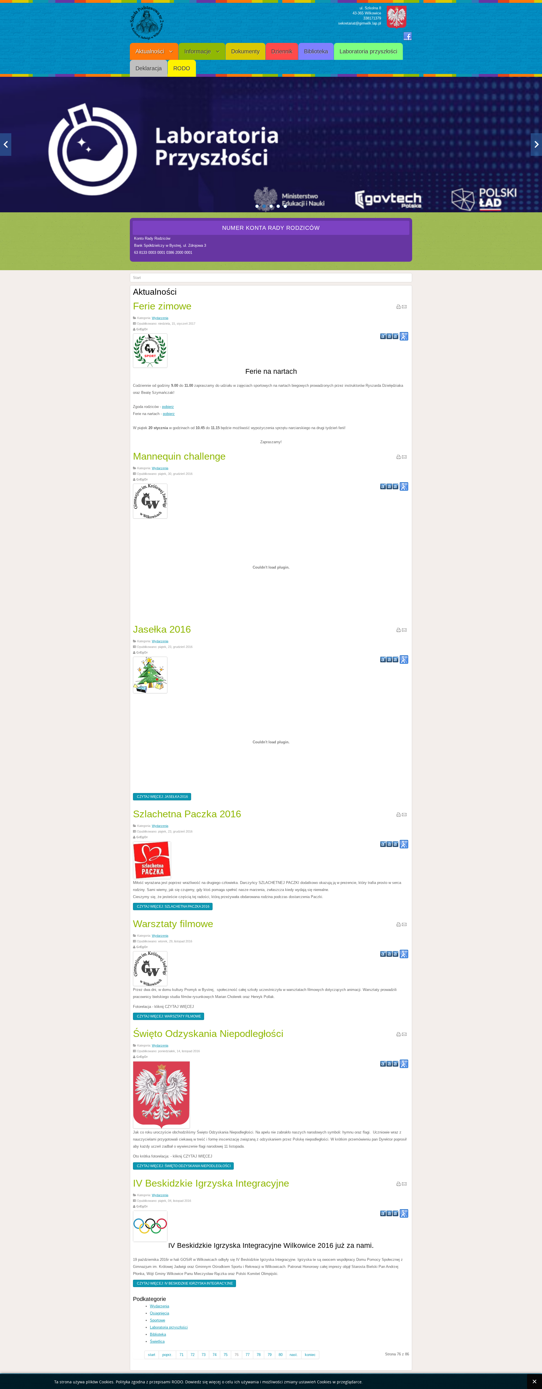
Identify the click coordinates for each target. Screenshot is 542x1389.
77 (248, 1355)
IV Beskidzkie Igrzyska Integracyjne (211, 1183)
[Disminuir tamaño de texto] (395, 336)
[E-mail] (404, 308)
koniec (310, 1355)
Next (536, 144)
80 (281, 1355)
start (151, 1355)
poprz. (167, 1355)
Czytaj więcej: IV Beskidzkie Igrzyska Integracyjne (184, 1283)
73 (204, 1355)
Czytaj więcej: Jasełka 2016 (162, 797)
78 (259, 1355)
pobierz (168, 407)
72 (192, 1355)
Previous (5, 144)
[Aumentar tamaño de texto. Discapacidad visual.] (404, 336)
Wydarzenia (160, 318)
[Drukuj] (398, 308)
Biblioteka (158, 1334)
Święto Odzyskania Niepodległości (208, 1033)
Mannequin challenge (179, 456)
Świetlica (157, 1341)
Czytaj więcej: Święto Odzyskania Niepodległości (183, 1166)
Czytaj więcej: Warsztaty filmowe (168, 1016)
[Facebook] (407, 36)
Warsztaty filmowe (173, 923)
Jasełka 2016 (162, 629)
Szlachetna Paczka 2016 (187, 813)
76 (237, 1355)
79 (270, 1355)
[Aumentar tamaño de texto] (383, 336)
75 (226, 1355)
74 (215, 1355)
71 (181, 1355)
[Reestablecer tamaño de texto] (389, 336)
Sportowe (157, 1320)
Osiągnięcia (159, 1313)
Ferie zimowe (162, 305)
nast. (294, 1355)
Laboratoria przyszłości (169, 1327)
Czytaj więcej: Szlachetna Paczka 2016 (172, 906)
